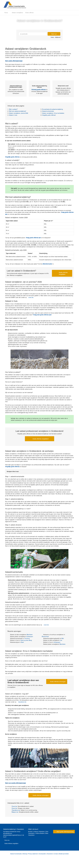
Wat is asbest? (13, 109)
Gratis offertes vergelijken (63, 273)
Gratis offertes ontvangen (58, 681)
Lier (61, 640)
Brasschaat (45, 636)
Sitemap (25, 854)
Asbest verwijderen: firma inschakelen (53, 113)
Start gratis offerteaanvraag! (14, 61)
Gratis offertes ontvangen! (40, 795)
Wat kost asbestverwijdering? (17, 111)
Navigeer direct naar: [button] (13, 471)
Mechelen (30, 634)
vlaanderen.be (22, 702)
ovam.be (30, 297)
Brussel (30, 831)
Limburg (35, 831)
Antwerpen (29, 636)
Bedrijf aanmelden (64, 854)
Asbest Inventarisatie (16, 854)
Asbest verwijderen (17, 12)
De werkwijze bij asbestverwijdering (52, 109)
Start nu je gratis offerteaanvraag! (15, 783)
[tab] (39, 471)
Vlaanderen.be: (15, 810)
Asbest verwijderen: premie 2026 (18, 113)
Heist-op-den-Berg (26, 640)
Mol (63, 638)
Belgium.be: (14, 812)
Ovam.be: (14, 806)
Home (6, 12)
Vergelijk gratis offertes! (49, 115)
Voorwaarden (42, 854)
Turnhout (27, 638)
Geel (22, 642)
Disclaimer (50, 854)
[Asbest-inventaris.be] (14, 4)
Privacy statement (33, 854)
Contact (56, 854)
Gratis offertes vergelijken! (40, 439)
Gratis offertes (29, 12)
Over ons (6, 840)
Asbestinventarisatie (48, 111)
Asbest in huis (13, 115)
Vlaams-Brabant (39, 833)
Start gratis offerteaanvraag (65, 832)
